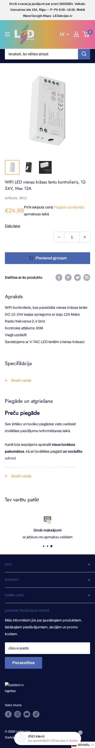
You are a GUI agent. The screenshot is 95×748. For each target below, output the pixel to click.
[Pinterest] (68, 277)
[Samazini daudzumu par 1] (59, 237)
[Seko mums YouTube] (26, 714)
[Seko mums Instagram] (17, 714)
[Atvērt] (7, 34)
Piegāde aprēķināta (69, 207)
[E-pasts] (86, 277)
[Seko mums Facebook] (8, 714)
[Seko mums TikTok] (36, 714)
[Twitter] (77, 277)
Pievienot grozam (51, 258)
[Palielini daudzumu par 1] (85, 237)
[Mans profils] (76, 34)
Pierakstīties (23, 663)
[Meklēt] (84, 54)
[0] (86, 34)
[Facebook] (59, 277)
